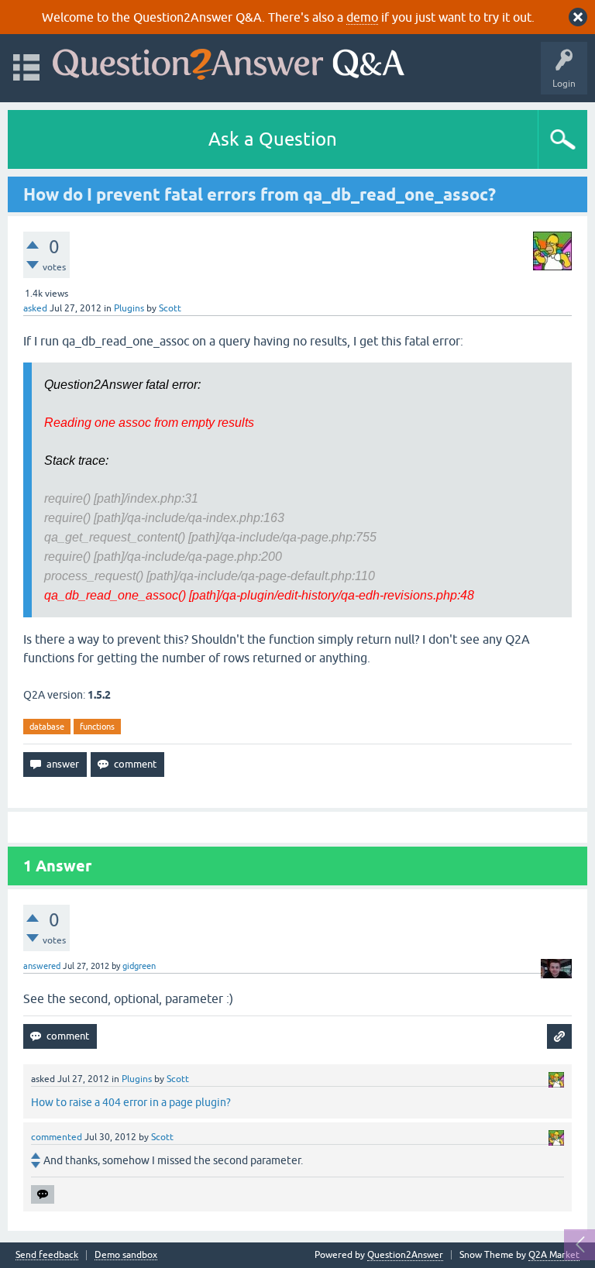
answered (41, 966)
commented (56, 1137)
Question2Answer (405, 1254)
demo (362, 17)
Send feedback (46, 1255)
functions (97, 726)
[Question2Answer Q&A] (228, 61)
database (46, 726)
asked (35, 308)
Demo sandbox (126, 1255)
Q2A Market (554, 1254)
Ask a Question (272, 139)
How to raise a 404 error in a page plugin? (131, 1102)
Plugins (129, 308)
